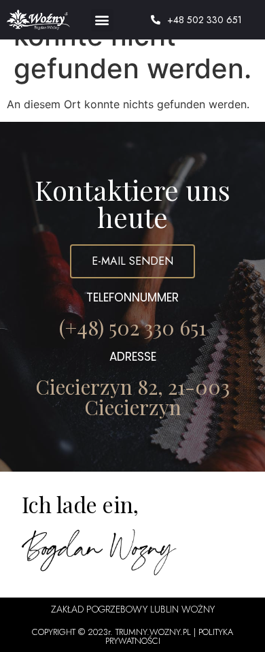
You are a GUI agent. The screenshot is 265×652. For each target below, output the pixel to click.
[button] (102, 20)
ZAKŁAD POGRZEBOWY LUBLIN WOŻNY (133, 609)
